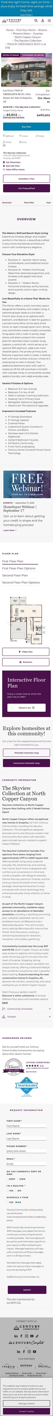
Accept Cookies (26, 1411)
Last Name (13, 1133)
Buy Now (26, 126)
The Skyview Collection (28, 40)
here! (5, 1002)
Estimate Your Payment (13, 117)
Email (10, 1159)
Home (10, 29)
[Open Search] (36, 20)
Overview (7, 202)
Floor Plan (29, 202)
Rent (12, 1179)
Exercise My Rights (16, 1375)
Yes (11, 1190)
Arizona (42, 29)
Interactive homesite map (27, 763)
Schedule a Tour (26, 178)
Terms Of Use (41, 1373)
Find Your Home (25, 29)
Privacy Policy (27, 1373)
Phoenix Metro (21, 33)
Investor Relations (12, 1373)
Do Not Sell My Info (34, 1375)
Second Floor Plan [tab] (15, 575)
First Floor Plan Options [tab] (18, 568)
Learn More (8, 530)
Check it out (25, 707)
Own (22, 1179)
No (19, 1190)
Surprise (38, 33)
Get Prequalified (26, 188)
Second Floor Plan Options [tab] (21, 582)
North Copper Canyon (28, 37)
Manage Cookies (26, 1403)
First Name (13, 1121)
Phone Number (16, 1146)
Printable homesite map (26, 752)
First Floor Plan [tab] (12, 561)
